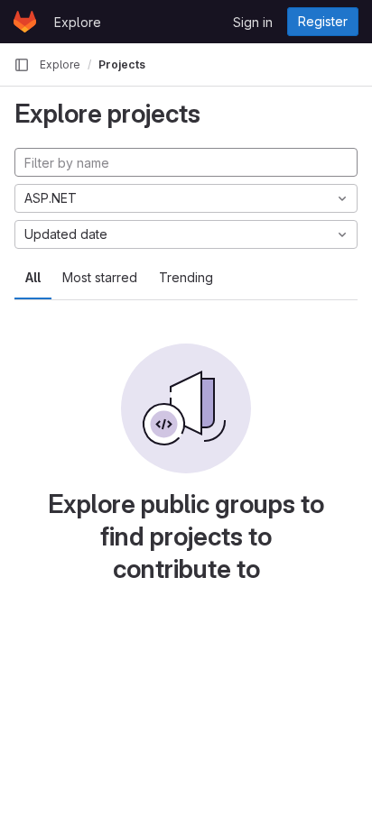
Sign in (253, 22)
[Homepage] (25, 21)
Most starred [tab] (99, 277)
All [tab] (33, 277)
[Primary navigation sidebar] (21, 64)
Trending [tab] (186, 277)
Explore (77, 22)
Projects (121, 64)
